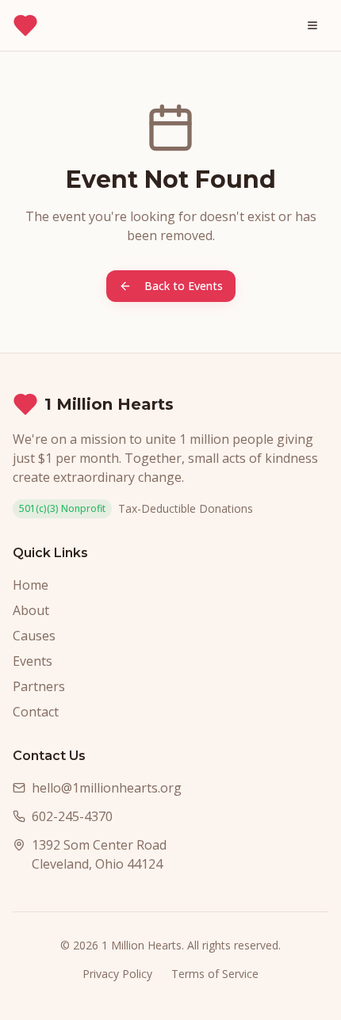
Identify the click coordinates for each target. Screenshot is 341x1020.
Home (30, 585)
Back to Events (183, 285)
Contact (36, 711)
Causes (34, 635)
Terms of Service (215, 973)
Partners (39, 686)
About (31, 610)
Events (32, 661)
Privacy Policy (117, 973)
